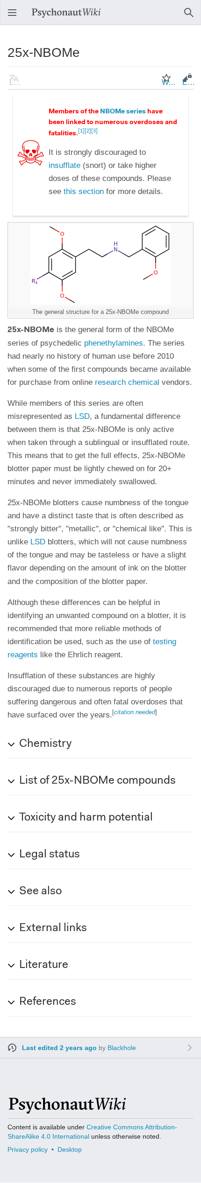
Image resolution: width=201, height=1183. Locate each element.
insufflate (64, 165)
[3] (94, 131)
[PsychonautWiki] (66, 1109)
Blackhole (122, 1047)
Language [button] (16, 82)
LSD (82, 416)
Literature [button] (43, 965)
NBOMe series (123, 112)
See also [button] (40, 891)
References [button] (47, 1002)
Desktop (69, 1149)
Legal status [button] (49, 854)
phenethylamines (113, 343)
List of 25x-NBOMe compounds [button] (97, 780)
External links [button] (53, 928)
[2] (88, 131)
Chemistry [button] (45, 744)
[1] (81, 131)
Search (191, 17)
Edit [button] (188, 82)
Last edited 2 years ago (59, 1047)
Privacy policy (27, 1149)
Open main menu (14, 17)
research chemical (127, 382)
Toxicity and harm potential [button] (86, 817)
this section (84, 191)
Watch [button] (169, 82)
